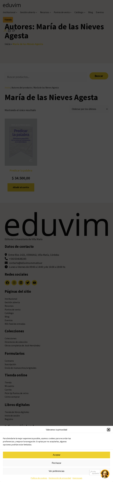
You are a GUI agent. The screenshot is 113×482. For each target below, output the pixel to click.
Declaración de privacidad (60, 478)
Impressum (77, 478)
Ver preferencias (56, 471)
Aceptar (56, 455)
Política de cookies (39, 478)
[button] (108, 429)
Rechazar (56, 463)
